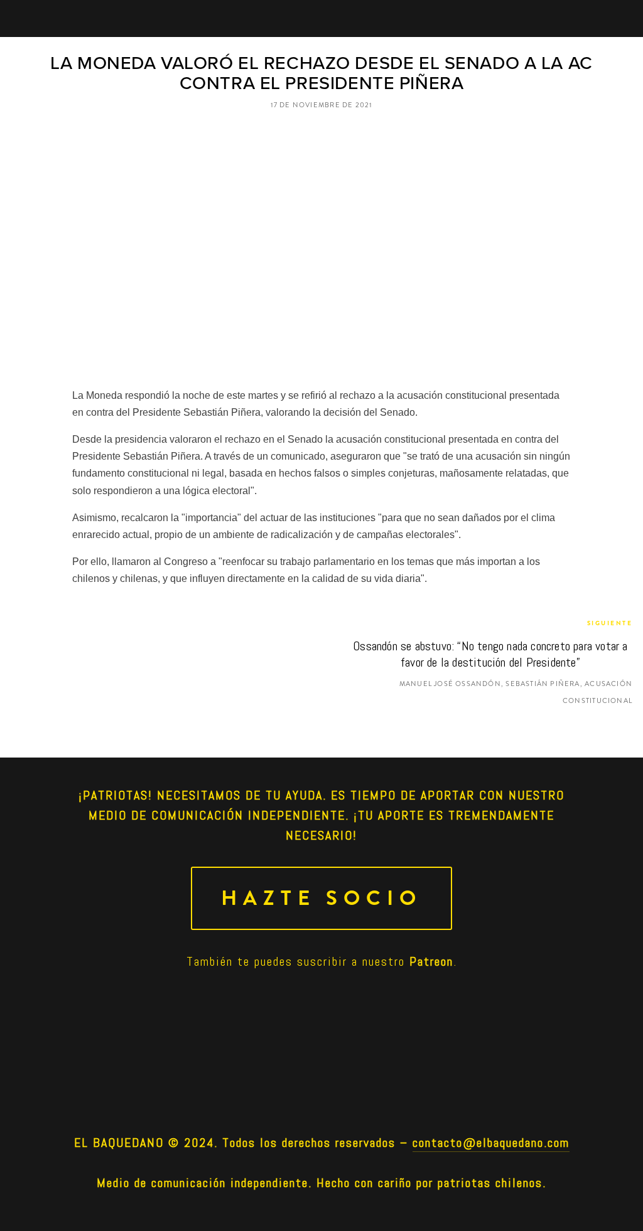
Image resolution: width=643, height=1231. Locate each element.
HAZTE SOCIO (321, 898)
